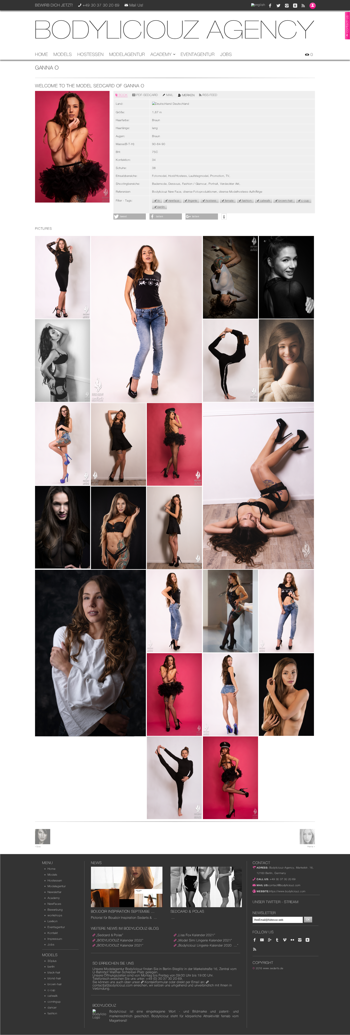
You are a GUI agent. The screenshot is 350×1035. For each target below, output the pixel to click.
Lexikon (53, 921)
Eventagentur (198, 54)
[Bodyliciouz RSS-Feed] (303, 5)
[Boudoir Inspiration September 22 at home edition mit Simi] (126, 906)
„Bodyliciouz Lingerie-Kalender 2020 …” (207, 945)
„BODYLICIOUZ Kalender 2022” (119, 940)
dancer (52, 1007)
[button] (129, 216)
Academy (161, 54)
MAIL (169, 95)
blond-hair (54, 978)
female (229, 200)
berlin (161, 206)
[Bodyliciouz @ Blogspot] (295, 5)
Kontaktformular (156, 982)
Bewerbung (55, 909)
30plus (52, 960)
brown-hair (285, 200)
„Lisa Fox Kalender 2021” (196, 935)
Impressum (55, 938)
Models (62, 54)
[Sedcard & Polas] (206, 906)
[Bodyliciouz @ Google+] (270, 940)
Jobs (226, 54)
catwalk (264, 200)
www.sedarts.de (273, 968)
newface (173, 200)
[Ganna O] (62, 317)
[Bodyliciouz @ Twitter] (278, 5)
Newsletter (55, 892)
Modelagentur (127, 54)
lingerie (192, 200)
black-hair (54, 972)
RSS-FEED (209, 95)
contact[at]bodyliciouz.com (113, 985)
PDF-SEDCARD (146, 95)
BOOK (123, 95)
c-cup (304, 200)
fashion (246, 200)
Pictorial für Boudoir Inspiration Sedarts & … (124, 918)
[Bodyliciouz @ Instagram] (287, 5)
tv (158, 200)
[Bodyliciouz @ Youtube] (262, 940)
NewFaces (54, 903)
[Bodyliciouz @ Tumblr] (277, 940)
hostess (210, 200)
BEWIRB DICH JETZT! (54, 5)
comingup (54, 1001)
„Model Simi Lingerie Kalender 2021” (204, 940)
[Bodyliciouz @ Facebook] (270, 5)
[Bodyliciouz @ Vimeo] (285, 940)
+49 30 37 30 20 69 (282, 879)
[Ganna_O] (72, 201)
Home (41, 54)
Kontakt (53, 933)
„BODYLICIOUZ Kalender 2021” (119, 945)
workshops (55, 915)
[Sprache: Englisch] (258, 5)
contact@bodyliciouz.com (284, 885)
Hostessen (90, 54)
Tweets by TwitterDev (268, 907)
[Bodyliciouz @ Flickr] (292, 940)
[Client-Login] (312, 6)
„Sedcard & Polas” (109, 935)
